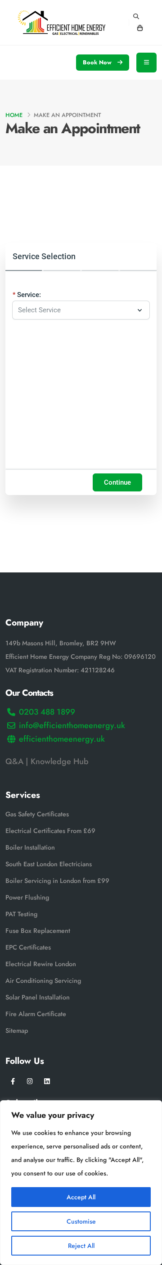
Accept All (81, 1197)
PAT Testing (21, 913)
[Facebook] (12, 1081)
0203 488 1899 (47, 712)
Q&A (14, 761)
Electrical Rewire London (40, 963)
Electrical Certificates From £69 (50, 830)
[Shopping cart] (140, 28)
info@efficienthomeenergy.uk (72, 725)
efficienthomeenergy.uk (62, 739)
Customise (81, 1221)
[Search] (136, 17)
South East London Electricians (48, 864)
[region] (81, 1182)
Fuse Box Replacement (37, 930)
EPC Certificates (28, 947)
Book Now (98, 62)
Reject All (81, 1245)
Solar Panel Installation (37, 997)
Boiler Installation (30, 847)
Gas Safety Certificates (37, 814)
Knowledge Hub (61, 761)
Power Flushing (27, 897)
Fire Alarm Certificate (35, 1013)
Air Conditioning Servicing (43, 980)
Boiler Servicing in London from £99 (57, 880)
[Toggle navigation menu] (146, 62)
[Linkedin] (47, 1081)
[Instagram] (29, 1081)
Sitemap (16, 1030)
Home (13, 115)
